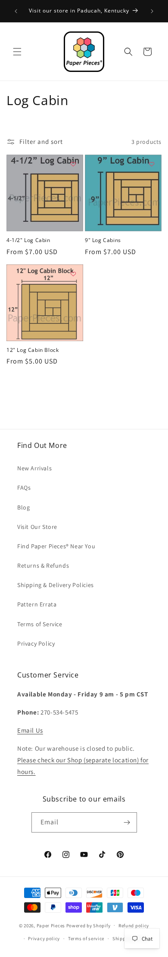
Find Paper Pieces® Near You (56, 546)
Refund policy (133, 926)
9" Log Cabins (103, 240)
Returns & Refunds (43, 565)
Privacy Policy (36, 643)
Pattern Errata (36, 604)
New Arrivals (34, 468)
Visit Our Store (37, 527)
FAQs (24, 487)
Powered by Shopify (88, 925)
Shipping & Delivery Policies (55, 585)
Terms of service (86, 938)
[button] (17, 51)
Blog (23, 507)
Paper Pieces (51, 925)
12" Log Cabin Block (32, 350)
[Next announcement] (152, 11)
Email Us (30, 730)
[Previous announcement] (15, 11)
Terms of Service (39, 624)
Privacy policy (44, 938)
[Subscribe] (127, 822)
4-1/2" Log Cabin (28, 240)
